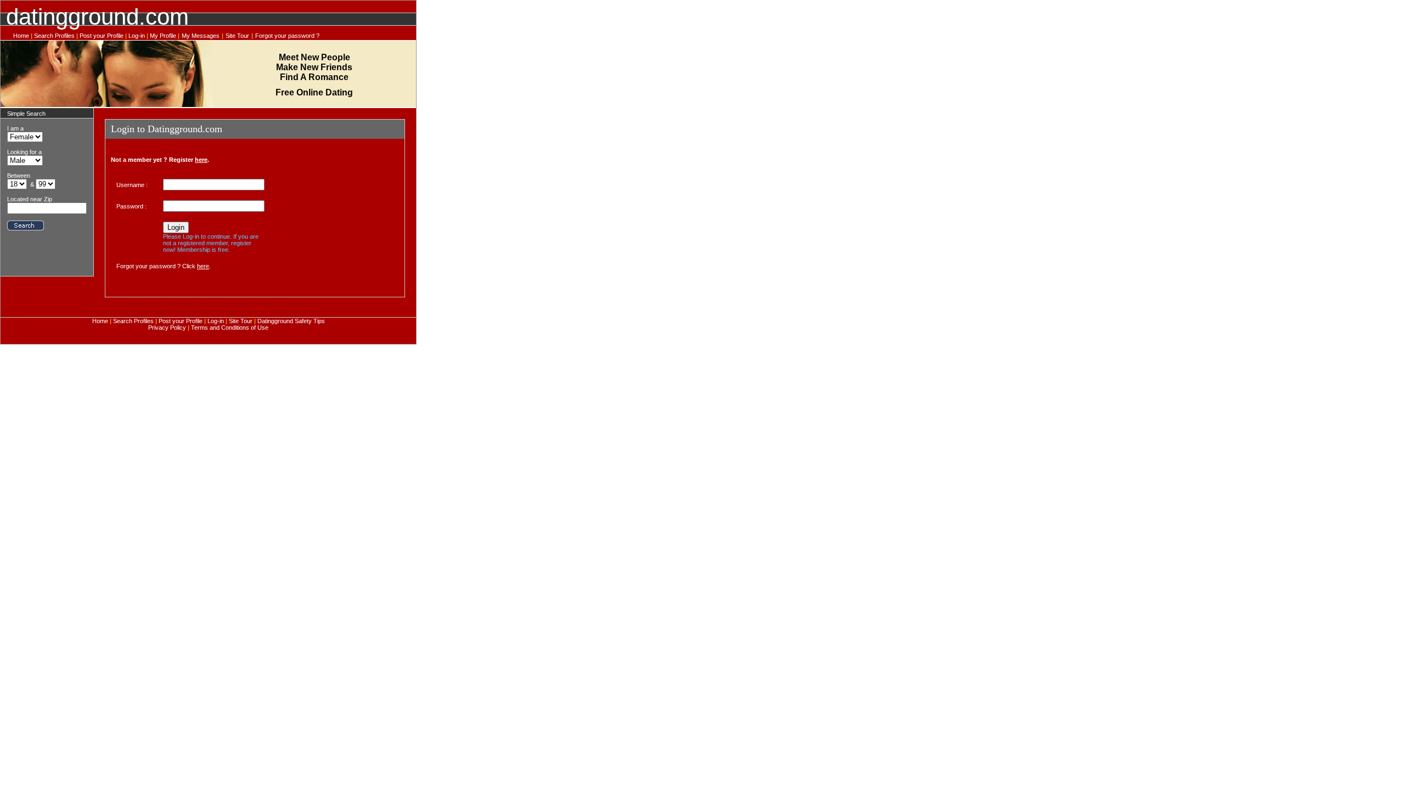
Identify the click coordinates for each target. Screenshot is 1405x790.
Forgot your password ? (287, 35)
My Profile (164, 35)
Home (21, 35)
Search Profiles (54, 35)
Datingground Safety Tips (290, 321)
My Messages (201, 35)
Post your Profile (101, 35)
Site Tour (237, 35)
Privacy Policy (168, 327)
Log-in (136, 35)
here (201, 159)
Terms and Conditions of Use (229, 327)
